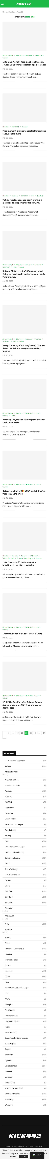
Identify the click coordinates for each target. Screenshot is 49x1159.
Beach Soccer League (25, 824)
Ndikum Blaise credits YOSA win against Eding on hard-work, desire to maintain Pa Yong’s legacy (24, 274)
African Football (11, 772)
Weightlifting (25, 1082)
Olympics (25, 1004)
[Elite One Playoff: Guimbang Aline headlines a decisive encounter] (24, 536)
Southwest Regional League (25, 1038)
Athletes (25, 791)
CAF (25, 841)
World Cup (25, 1099)
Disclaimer (29, 1146)
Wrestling (25, 1105)
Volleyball (25, 1077)
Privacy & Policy (18, 1146)
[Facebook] (26, 11)
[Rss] (47, 11)
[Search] (46, 3)
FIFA (25, 924)
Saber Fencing (25, 1032)
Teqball (25, 1049)
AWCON (25, 802)
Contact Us (39, 1146)
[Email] (39, 11)
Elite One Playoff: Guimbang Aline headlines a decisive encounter (19, 564)
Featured (8, 908)
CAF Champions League (25, 846)
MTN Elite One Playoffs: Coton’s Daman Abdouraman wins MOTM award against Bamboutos (22, 705)
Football (8, 929)
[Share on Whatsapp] (26, 82)
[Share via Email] (31, 82)
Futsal (25, 943)
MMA (25, 982)
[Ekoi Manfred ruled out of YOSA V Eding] (24, 608)
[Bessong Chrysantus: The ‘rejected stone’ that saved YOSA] (24, 394)
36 (17, 733)
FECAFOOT (9, 916)
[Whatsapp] (44, 11)
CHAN (25, 863)
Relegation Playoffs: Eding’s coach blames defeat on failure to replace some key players (24, 348)
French (25, 937)
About (8, 1146)
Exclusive (25, 902)
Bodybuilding (25, 830)
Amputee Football (25, 785)
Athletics (25, 796)
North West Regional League (25, 987)
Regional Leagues (25, 1021)
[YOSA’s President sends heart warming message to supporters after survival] (24, 176)
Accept (24, 1156)
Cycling (25, 880)
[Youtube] (36, 11)
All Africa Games (25, 780)
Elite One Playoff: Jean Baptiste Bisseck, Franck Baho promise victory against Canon (24, 63)
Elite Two (25, 897)
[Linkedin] (34, 11)
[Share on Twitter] (23, 82)
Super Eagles (25, 1043)
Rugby (25, 1027)
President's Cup (25, 1015)
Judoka (25, 965)
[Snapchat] (41, 11)
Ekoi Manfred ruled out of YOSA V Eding (22, 633)
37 (22, 733)
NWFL (25, 999)
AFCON (25, 766)
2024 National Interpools (25, 760)
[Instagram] (31, 11)
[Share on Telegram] (28, 82)
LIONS (25, 976)
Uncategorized (25, 1066)
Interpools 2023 (25, 960)
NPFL (25, 993)
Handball (25, 954)
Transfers (25, 1054)
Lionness (25, 971)
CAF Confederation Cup (25, 852)
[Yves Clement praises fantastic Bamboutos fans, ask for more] (24, 107)
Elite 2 (25, 886)
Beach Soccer (25, 819)
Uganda (25, 1060)
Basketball (25, 813)
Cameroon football (25, 858)
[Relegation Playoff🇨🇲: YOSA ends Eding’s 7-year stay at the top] (24, 465)
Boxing (25, 835)
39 (31, 733)
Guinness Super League (25, 948)
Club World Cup (25, 869)
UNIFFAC (25, 1071)
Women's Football (25, 1093)
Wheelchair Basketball (25, 1088)
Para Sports (25, 1010)
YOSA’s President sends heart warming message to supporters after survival (22, 201)
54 (44, 733)
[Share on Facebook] (20, 82)
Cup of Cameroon (25, 874)
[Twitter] (28, 11)
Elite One (25, 891)
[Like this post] (17, 82)
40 (35, 733)
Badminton (25, 807)
